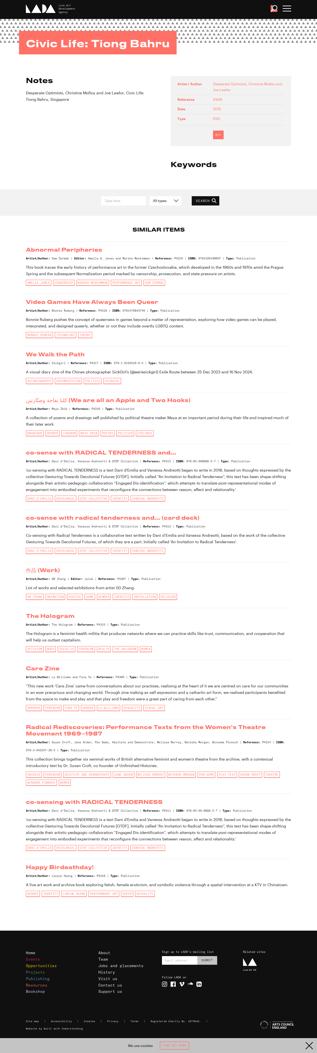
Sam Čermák (154, 282)
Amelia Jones (38, 282)
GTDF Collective (94, 498)
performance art (126, 282)
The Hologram (125, 649)
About (104, 952)
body (51, 649)
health (103, 649)
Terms (134, 1021)
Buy (218, 135)
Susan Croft (250, 774)
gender (52, 433)
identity (119, 498)
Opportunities (41, 965)
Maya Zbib (88, 433)
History (106, 972)
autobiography (39, 381)
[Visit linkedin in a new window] (199, 984)
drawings (34, 433)
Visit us (107, 978)
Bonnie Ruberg (39, 335)
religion (168, 596)
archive (34, 774)
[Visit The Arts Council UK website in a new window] (268, 1025)
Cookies (89, 1021)
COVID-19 (66, 649)
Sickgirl (112, 381)
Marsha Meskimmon (93, 282)
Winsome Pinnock (41, 782)
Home (30, 952)
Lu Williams (108, 708)
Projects (35, 972)
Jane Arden (123, 774)
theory (85, 335)
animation (55, 596)
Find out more (174, 1045)
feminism (86, 649)
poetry (107, 433)
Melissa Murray (150, 774)
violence (144, 433)
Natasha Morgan (181, 774)
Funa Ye (71, 708)
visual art (154, 708)
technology (65, 335)
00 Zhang (34, 596)
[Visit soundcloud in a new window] (190, 984)
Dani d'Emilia (39, 498)
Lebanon (69, 433)
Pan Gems (206, 774)
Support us (110, 991)
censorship (63, 282)
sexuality (131, 708)
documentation (68, 381)
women (145, 649)
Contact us (110, 985)
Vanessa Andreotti (147, 498)
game (90, 596)
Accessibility (61, 1021)
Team (103, 959)
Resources (36, 985)
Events (33, 959)
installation (145, 596)
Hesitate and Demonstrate (87, 774)
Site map (32, 1021)
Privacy (113, 1021)
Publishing (38, 978)
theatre (271, 774)
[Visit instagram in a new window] (164, 984)
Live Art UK (250, 969)
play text (227, 774)
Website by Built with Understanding (54, 1028)
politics (92, 381)
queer (127, 893)
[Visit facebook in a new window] (173, 984)
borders (34, 708)
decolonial (65, 498)
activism (34, 649)
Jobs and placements (120, 965)
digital (75, 596)
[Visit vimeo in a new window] (181, 984)
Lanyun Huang (74, 893)
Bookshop (35, 991)
